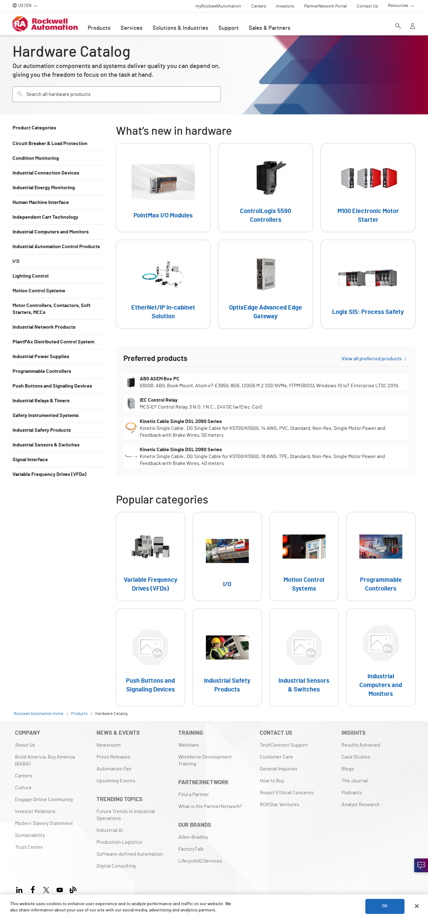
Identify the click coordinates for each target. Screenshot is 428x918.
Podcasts (352, 792)
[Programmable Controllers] (381, 556)
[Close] (416, 906)
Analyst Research (361, 804)
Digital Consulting (116, 865)
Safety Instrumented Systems (46, 415)
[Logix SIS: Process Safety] (368, 284)
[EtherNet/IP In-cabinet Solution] (163, 284)
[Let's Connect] (421, 865)
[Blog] (73, 889)
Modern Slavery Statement (44, 823)
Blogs (348, 768)
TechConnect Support (284, 745)
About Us (25, 745)
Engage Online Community (44, 799)
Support (228, 28)
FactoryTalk (191, 849)
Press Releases (113, 756)
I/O (16, 261)
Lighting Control (31, 276)
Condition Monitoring (36, 158)
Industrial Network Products (44, 327)
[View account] (412, 26)
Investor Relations (35, 811)
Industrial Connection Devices (46, 172)
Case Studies (356, 756)
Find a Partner (193, 794)
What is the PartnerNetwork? (210, 806)
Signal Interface (30, 459)
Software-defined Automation (130, 854)
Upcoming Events (116, 780)
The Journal (355, 780)
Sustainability (30, 835)
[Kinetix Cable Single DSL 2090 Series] (265, 428)
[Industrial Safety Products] (227, 657)
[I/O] (227, 556)
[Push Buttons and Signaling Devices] (150, 657)
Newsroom (109, 745)
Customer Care (276, 756)
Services (132, 28)
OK (385, 906)
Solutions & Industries (180, 28)
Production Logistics (119, 842)
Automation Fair (114, 768)
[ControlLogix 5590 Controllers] (265, 187)
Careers (24, 775)
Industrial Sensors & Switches (46, 444)
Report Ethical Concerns (287, 792)
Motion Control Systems (39, 290)
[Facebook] (32, 889)
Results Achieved (361, 745)
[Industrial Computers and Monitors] (381, 657)
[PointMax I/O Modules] (163, 187)
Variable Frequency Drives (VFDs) (49, 474)
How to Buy (272, 780)
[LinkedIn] (20, 889)
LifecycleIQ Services (200, 860)
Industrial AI (110, 830)
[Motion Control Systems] (304, 556)
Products (99, 28)
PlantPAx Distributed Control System (53, 341)
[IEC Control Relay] (265, 403)
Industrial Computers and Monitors (51, 231)
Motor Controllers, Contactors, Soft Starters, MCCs (52, 309)
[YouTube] (59, 889)
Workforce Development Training (205, 760)
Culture (23, 787)
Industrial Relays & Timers (41, 400)
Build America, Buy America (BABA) (45, 760)
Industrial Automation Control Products (56, 246)
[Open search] (398, 26)
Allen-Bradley (193, 837)
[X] (46, 889)
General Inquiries (278, 768)
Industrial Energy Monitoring (44, 187)
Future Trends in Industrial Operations (126, 815)
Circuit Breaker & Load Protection (50, 143)
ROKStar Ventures (279, 804)
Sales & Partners (269, 28)
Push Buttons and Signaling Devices (52, 386)
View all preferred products (372, 358)
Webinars (188, 745)
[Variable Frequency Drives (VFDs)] (150, 556)
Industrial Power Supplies (41, 356)
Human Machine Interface (41, 202)
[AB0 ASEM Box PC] (265, 382)
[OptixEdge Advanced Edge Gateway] (265, 284)
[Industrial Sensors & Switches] (304, 657)
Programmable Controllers (42, 371)
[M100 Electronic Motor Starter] (368, 187)
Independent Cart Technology (45, 217)
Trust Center (29, 847)
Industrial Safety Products (42, 430)
